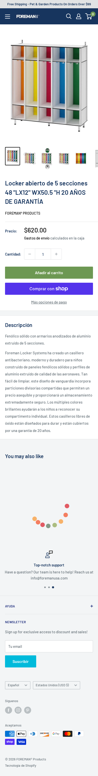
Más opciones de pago (49, 302)
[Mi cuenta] (78, 16)
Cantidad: (13, 254)
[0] (89, 16)
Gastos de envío (37, 238)
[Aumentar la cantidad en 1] (56, 254)
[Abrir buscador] (69, 16)
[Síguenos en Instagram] (18, 710)
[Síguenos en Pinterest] (27, 710)
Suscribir (21, 661)
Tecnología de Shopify (20, 765)
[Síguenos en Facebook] (8, 710)
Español (13, 685)
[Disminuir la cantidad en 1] (29, 254)
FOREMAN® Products (22, 213)
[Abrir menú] (7, 17)
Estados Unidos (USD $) (52, 685)
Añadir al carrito (49, 272)
